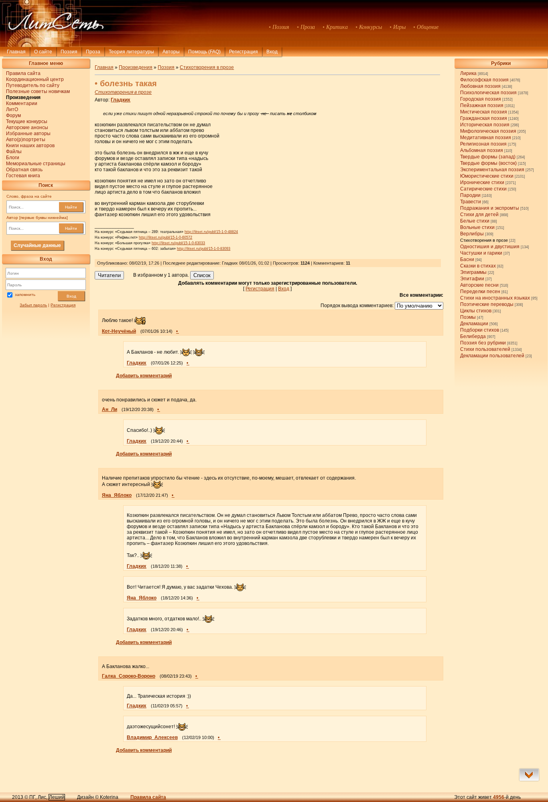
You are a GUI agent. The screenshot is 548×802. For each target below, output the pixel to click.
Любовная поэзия (480, 86)
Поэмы (468, 317)
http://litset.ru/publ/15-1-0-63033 (178, 243)
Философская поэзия (484, 80)
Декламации (474, 323)
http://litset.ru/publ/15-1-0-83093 (203, 249)
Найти (71, 207)
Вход (71, 296)
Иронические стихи (482, 182)
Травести (470, 202)
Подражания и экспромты (489, 208)
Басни (467, 259)
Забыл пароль (33, 305)
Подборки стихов (479, 330)
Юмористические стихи (486, 176)
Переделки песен (480, 291)
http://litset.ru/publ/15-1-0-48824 (211, 232)
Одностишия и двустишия (490, 246)
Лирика (468, 73)
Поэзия (69, 52)
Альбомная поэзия (481, 150)
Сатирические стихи (483, 189)
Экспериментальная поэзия (492, 169)
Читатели (109, 275)
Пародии (470, 195)
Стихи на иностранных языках (495, 298)
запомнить (25, 295)
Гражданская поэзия (483, 118)
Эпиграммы (473, 272)
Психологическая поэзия (488, 92)
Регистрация (243, 52)
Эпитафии (472, 279)
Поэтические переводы (486, 304)
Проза (93, 52)
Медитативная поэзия (485, 137)
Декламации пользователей (492, 355)
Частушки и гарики (481, 253)
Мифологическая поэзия (488, 131)
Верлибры (472, 234)
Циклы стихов (475, 311)
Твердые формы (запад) (488, 157)
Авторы (171, 52)
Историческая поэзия (484, 125)
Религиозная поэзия (483, 144)
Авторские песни (479, 285)
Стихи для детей (479, 214)
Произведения (135, 67)
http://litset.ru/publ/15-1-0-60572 (165, 237)
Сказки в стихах (478, 266)
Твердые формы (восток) (488, 163)
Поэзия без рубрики (483, 343)
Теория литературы (131, 52)
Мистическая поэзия (483, 112)
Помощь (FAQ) (204, 52)
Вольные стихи (477, 227)
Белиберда (473, 336)
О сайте (43, 52)
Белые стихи (474, 221)
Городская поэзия (480, 99)
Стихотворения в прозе (484, 240)
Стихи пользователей (485, 349)
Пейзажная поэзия (481, 105)
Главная (16, 52)
